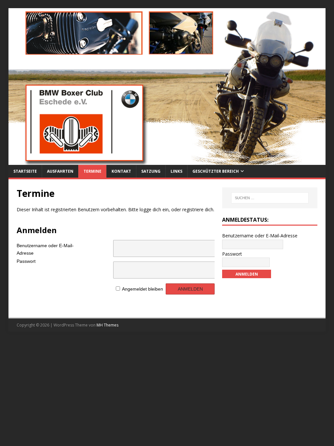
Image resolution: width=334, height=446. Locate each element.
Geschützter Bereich (215, 171)
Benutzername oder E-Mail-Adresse (45, 248)
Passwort (26, 261)
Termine (92, 171)
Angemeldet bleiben (142, 289)
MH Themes (107, 325)
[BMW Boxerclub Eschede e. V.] (167, 161)
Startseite (25, 171)
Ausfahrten (60, 171)
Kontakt (121, 171)
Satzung (150, 171)
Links (176, 171)
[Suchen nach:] (270, 197)
